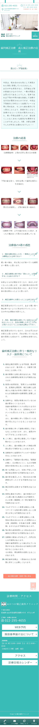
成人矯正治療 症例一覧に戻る (19, 576)
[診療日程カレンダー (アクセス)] (20, 663)
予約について (24, 723)
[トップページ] (11, 35)
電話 (5, 723)
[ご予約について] (20, 628)
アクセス (34, 723)
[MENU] (35, 35)
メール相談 (14, 723)
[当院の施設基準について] (20, 634)
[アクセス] (20, 656)
